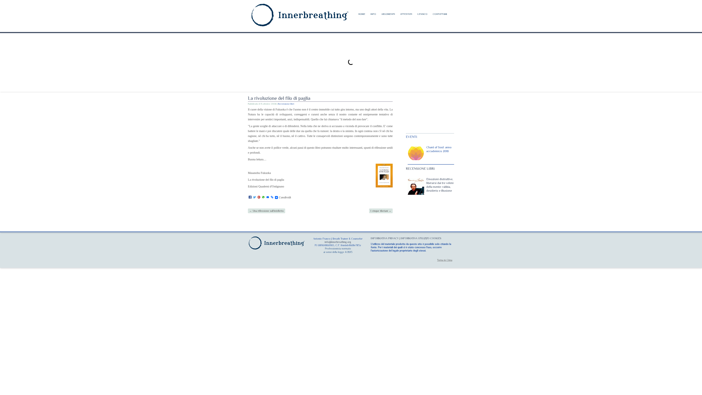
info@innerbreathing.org (338, 241)
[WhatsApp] (263, 197)
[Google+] (259, 197)
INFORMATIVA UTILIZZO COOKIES (421, 238)
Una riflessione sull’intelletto (266, 210)
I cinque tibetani (381, 210)
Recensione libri (286, 104)
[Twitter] (254, 197)
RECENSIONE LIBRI (420, 168)
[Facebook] (250, 197)
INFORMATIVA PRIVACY (385, 238)
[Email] (267, 197)
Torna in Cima (444, 260)
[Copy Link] (272, 197)
